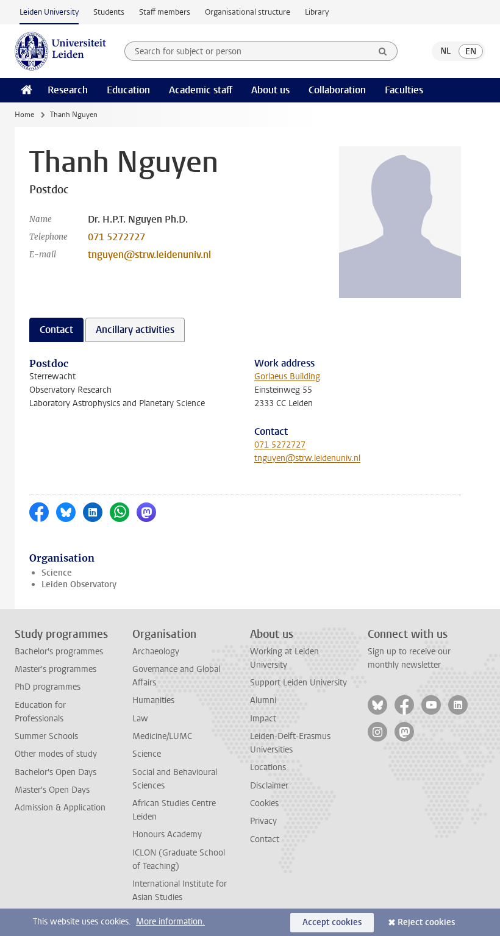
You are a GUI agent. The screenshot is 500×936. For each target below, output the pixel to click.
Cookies (264, 803)
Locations (268, 767)
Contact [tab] (56, 329)
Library (317, 12)
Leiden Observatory (78, 584)
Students (108, 12)
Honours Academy (167, 834)
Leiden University (49, 12)
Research (68, 90)
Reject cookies (426, 922)
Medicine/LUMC (162, 736)
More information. (170, 921)
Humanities (153, 700)
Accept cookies (332, 922)
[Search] (383, 51)
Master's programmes (55, 669)
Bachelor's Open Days (55, 772)
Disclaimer (269, 785)
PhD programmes (47, 687)
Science (56, 573)
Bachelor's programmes (59, 651)
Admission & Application (60, 807)
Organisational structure (247, 12)
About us (270, 90)
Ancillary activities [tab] (135, 329)
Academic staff (200, 90)
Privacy (263, 821)
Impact (263, 718)
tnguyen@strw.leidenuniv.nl (149, 254)
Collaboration (337, 90)
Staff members (164, 12)
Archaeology (155, 651)
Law (140, 718)
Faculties (404, 90)
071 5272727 (116, 236)
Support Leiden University (298, 682)
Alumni (263, 700)
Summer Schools (46, 736)
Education (128, 90)
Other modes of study (56, 754)
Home (24, 115)
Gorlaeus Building (287, 376)
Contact (264, 839)
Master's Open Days (52, 790)
